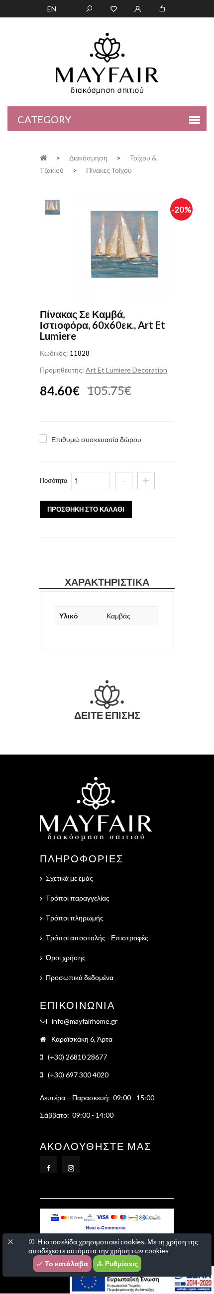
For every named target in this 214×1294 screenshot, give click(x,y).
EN (51, 8)
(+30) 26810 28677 (77, 1057)
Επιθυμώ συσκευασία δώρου (96, 439)
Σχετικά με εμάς (69, 878)
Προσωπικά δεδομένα (79, 977)
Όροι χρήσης (66, 957)
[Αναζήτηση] (89, 7)
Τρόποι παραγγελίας (77, 898)
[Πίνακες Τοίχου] (121, 247)
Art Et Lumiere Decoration (126, 370)
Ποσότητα (54, 480)
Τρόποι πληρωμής (75, 917)
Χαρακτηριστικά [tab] (107, 582)
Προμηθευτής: (62, 370)
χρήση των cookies (139, 1250)
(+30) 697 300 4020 (78, 1074)
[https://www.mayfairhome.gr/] (113, 7)
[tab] (51, 206)
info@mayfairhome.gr (84, 1021)
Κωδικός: (54, 353)
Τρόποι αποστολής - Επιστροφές (97, 937)
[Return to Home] (43, 157)
